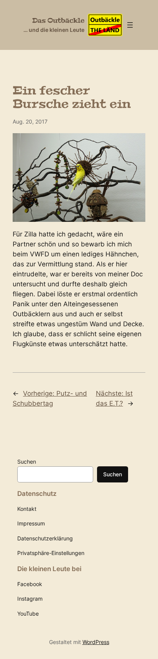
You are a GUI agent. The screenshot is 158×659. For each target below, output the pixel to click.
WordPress (95, 642)
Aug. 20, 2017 (30, 121)
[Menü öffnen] (130, 25)
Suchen (26, 461)
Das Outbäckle (58, 20)
